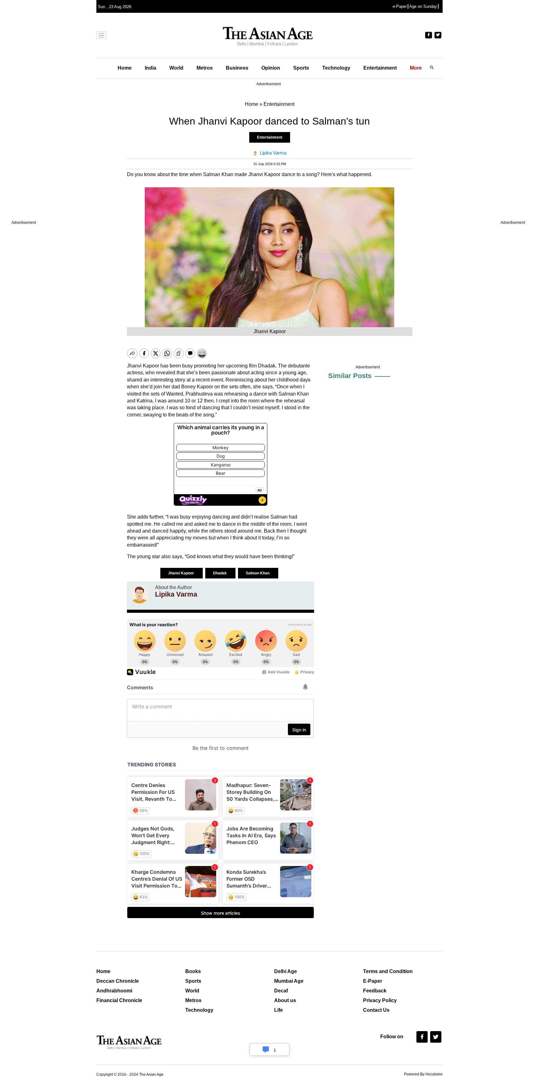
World (176, 68)
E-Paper (372, 981)
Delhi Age (285, 971)
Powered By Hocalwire (423, 1074)
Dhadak (220, 573)
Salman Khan (258, 573)
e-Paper (400, 6)
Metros (205, 68)
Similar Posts (349, 376)
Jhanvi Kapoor (181, 573)
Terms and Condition (388, 971)
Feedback (374, 990)
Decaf (281, 990)
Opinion (270, 68)
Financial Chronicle (119, 1000)
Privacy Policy (380, 1000)
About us (285, 1000)
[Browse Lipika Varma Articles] (139, 594)
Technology (336, 68)
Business (237, 68)
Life (278, 1010)
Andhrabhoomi (114, 990)
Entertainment (380, 68)
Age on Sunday (423, 6)
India (150, 68)
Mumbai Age (288, 981)
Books (193, 971)
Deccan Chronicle (117, 981)
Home (125, 68)
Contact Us (376, 1010)
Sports (301, 68)
